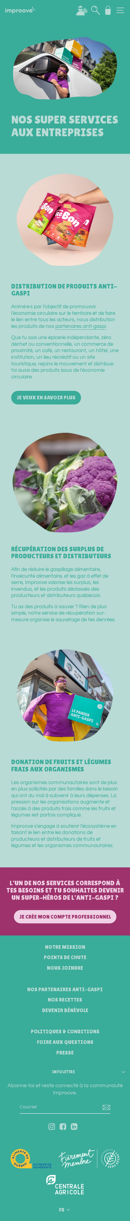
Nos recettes (65, 1000)
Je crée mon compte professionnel (65, 917)
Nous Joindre (65, 968)
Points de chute (65, 957)
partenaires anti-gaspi (80, 326)
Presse (65, 1053)
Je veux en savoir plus (46, 397)
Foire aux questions (65, 1042)
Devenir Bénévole (65, 1010)
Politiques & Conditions (65, 1031)
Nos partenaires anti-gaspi (65, 989)
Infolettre (63, 1072)
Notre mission (65, 947)
